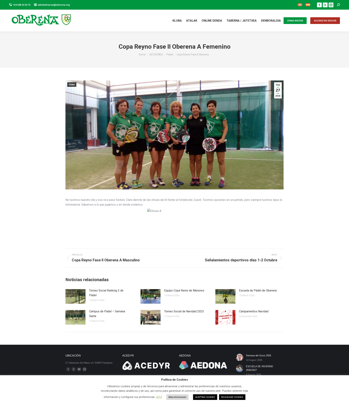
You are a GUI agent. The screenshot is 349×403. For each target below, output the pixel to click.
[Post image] (75, 296)
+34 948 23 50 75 (21, 4)
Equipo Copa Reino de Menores (184, 290)
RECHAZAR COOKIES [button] (232, 397)
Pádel (72, 84)
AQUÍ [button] (159, 397)
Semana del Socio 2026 (258, 355)
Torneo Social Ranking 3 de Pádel (106, 293)
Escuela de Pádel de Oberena (258, 290)
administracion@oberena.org (54, 4)
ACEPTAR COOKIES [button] (205, 397)
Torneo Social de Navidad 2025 (184, 311)
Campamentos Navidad (253, 311)
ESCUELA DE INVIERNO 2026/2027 (259, 368)
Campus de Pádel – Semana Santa (107, 314)
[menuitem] (300, 4)
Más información (177, 397)
